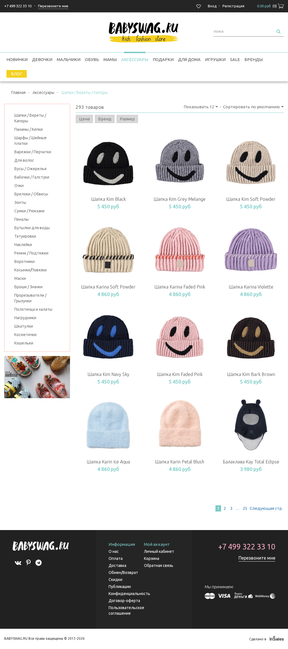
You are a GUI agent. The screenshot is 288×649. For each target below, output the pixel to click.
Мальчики (68, 59)
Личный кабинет (159, 551)
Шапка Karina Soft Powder (108, 286)
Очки (19, 185)
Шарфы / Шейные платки (30, 141)
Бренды (253, 59)
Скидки (115, 579)
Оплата (116, 558)
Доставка (117, 565)
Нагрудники (25, 318)
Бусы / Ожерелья (30, 168)
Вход (212, 6)
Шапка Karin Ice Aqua (108, 461)
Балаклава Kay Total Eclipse (251, 461)
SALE (235, 59)
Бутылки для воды (32, 228)
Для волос (24, 160)
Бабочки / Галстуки (31, 177)
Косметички (25, 334)
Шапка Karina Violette (251, 286)
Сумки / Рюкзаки (29, 211)
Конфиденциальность (129, 593)
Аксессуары (134, 59)
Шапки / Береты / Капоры (30, 118)
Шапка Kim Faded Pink (179, 374)
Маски (20, 278)
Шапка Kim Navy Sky (108, 374)
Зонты (20, 202)
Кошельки (23, 343)
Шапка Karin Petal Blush (179, 461)
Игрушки (215, 59)
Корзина (151, 558)
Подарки (163, 59)
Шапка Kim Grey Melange (180, 199)
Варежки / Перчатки (32, 152)
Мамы (110, 59)
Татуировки (25, 236)
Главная (18, 92)
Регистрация (233, 6)
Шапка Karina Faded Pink (179, 286)
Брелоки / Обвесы (31, 194)
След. (266, 508)
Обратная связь (158, 565)
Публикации (120, 586)
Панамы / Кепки (28, 129)
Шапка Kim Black (108, 199)
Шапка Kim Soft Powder (251, 199)
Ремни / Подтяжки (31, 253)
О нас (114, 551)
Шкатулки (23, 326)
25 (245, 508)
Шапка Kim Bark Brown (251, 374)
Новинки (17, 59)
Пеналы (21, 219)
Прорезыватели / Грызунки (30, 298)
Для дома (189, 59)
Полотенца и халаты (33, 309)
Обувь (92, 59)
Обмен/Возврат (123, 572)
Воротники (24, 261)
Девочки (42, 59)
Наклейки (23, 244)
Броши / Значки (28, 287)
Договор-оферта (124, 600)
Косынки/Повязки (30, 270)
